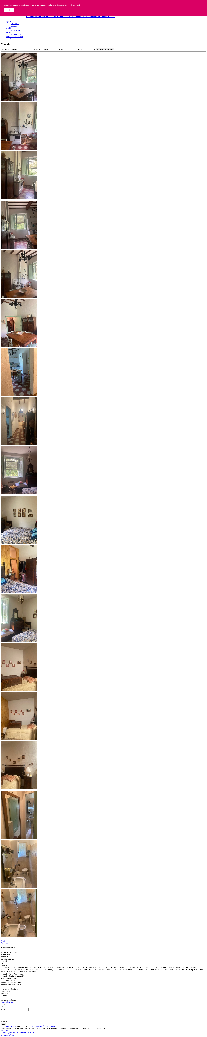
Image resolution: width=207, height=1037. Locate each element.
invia (3, 1024)
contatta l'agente (7, 1002)
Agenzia (9, 22)
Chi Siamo (15, 24)
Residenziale (15, 30)
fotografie (4, 943)
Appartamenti (16, 34)
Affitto (8, 32)
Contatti (14, 26)
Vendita (9, 28)
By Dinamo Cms (7, 1035)
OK (9, 10)
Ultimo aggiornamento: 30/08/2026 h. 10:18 (17, 1033)
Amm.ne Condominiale (14, 37)
